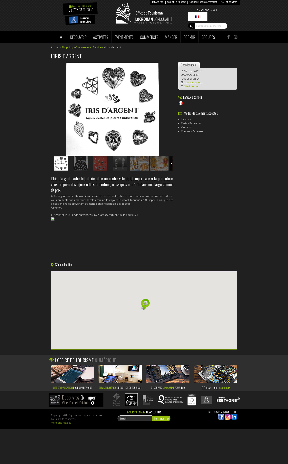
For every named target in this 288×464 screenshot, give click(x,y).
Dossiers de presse (176, 2)
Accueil (55, 47)
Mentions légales (61, 422)
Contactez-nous (193, 82)
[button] (144, 304)
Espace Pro (158, 2)
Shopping (67, 47)
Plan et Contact (228, 2)
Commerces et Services (89, 47)
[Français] (197, 16)
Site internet (191, 86)
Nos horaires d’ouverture (203, 2)
